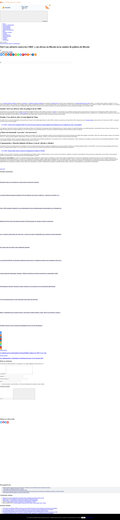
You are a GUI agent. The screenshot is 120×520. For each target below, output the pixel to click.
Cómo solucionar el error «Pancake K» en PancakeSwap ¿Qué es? (21, 501)
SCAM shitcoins (6, 34)
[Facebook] (1, 54)
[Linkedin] (8, 54)
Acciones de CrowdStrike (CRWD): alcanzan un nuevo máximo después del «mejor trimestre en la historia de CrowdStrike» (30, 508)
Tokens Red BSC (6, 27)
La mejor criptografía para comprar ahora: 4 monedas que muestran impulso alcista (26, 498)
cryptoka (10, 51)
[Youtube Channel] (8, 422)
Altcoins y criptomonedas (8, 25)
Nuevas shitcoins (6, 26)
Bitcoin (55, 111)
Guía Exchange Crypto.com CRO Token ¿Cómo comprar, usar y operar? (30, 503)
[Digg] (33, 54)
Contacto (5, 38)
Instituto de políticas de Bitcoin (36, 103)
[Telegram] (20, 54)
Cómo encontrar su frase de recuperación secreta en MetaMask (24, 500)
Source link (2, 169)
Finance (4, 498)
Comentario (3, 373)
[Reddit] (6, 54)
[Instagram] (25, 54)
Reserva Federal (23, 113)
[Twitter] (3, 54)
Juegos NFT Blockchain (8, 29)
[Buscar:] (6, 398)
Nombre (2, 376)
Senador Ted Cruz (55, 103)
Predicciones (5, 39)
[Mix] (16, 54)
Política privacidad (7, 36)
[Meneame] (28, 54)
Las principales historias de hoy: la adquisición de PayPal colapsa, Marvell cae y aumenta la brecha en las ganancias (28, 513)
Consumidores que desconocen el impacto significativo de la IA (24, 499)
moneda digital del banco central (83, 103)
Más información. (89, 517)
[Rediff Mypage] (23, 54)
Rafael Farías (6, 500)
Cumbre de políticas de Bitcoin (9, 103)
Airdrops (5, 33)
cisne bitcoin (24, 103)
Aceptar (83, 517)
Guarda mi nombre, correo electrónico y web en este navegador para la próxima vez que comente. (23, 384)
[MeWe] (13, 54)
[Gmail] (30, 54)
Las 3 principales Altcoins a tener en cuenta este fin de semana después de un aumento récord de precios (25, 510)
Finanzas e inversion (7, 32)
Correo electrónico (4, 378)
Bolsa (4, 31)
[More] (35, 54)
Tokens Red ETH (7, 28)
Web (1, 381)
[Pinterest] (11, 54)
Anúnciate (5, 37)
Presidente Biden (89, 120)
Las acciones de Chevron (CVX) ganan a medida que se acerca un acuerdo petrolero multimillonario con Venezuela (28, 509)
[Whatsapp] (18, 54)
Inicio (4, 23)
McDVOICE (6, 499)
